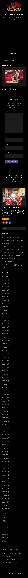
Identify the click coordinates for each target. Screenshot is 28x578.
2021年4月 (5, 492)
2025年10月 (6, 310)
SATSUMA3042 (14, 550)
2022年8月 (5, 438)
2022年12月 (6, 425)
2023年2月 (5, 418)
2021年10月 (5, 472)
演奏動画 (5, 541)
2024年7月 (5, 361)
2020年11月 (5, 509)
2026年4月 (5, 290)
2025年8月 (5, 317)
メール (7, 144)
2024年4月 (5, 371)
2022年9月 (5, 435)
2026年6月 (5, 283)
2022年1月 (5, 462)
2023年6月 (5, 404)
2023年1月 (5, 421)
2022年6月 (5, 445)
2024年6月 (5, 364)
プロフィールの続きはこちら (8, 215)
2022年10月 (6, 431)
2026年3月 (5, 293)
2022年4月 (5, 451)
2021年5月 (5, 488)
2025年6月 (5, 324)
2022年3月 (5, 455)
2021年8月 (5, 478)
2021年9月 (5, 475)
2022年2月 (5, 458)
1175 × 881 (14, 89)
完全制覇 (5, 534)
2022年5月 (5, 448)
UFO (11, 553)
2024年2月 (5, 377)
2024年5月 (5, 367)
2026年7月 (5, 280)
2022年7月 (5, 441)
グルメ (4, 517)
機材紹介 (5, 538)
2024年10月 (6, 351)
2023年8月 (5, 398)
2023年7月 (5, 401)
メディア (5, 528)
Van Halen (18, 553)
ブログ (4, 524)
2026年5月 (5, 287)
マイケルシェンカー (9, 559)
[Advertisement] (14, 36)
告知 (3, 531)
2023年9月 (5, 394)
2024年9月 (5, 354)
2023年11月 (5, 388)
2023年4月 (5, 411)
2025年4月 (5, 330)
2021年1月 (5, 502)
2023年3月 (5, 414)
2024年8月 (5, 357)
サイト (7, 152)
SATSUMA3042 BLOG (14, 15)
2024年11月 (5, 347)
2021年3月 (5, 495)
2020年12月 (6, 505)
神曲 (16, 563)
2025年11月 (5, 307)
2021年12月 (5, 465)
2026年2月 (5, 297)
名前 (6, 136)
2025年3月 (5, 334)
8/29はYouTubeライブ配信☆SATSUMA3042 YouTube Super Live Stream (13, 240)
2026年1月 (5, 300)
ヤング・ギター (8, 563)
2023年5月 (5, 408)
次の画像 (12, 60)
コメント (8, 112)
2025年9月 (5, 314)
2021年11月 (5, 468)
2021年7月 (5, 482)
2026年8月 (5, 276)
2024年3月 (5, 374)
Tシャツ (5, 553)
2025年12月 (6, 303)
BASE (5, 550)
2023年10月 (6, 391)
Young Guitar (7, 556)
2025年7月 (5, 320)
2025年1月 (5, 340)
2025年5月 (5, 327)
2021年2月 (5, 499)
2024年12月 (6, 344)
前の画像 (6, 60)
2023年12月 (6, 384)
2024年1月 (5, 381)
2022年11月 (5, 428)
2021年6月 (5, 485)
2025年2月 (5, 337)
